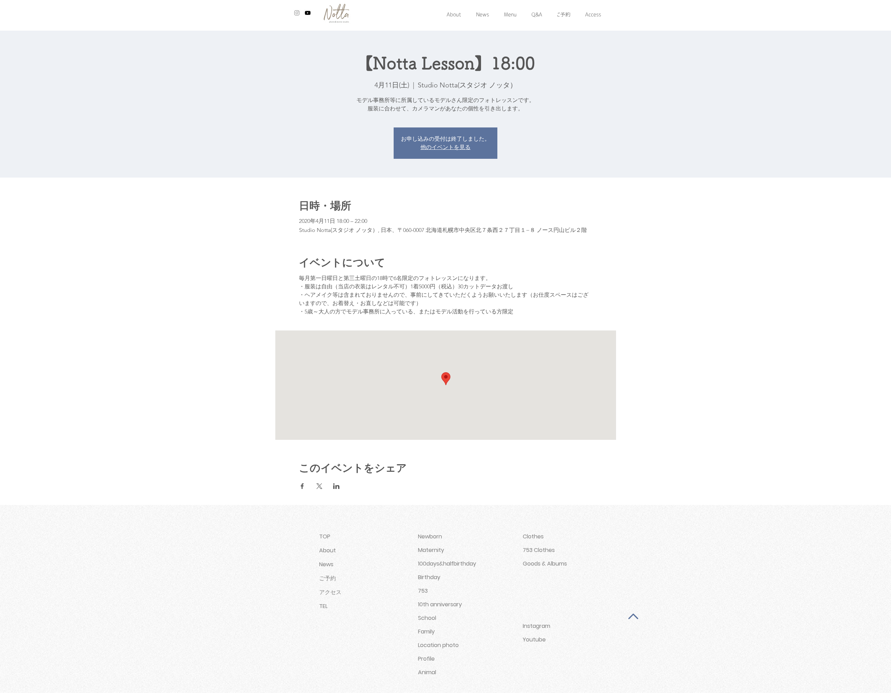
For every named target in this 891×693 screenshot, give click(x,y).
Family (426, 632)
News (326, 564)
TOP (324, 536)
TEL (323, 606)
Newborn (430, 536)
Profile (426, 659)
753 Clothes (539, 550)
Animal (427, 672)
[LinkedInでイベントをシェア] (336, 486)
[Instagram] (296, 12)
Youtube (534, 640)
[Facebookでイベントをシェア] (302, 486)
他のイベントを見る (445, 147)
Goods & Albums (545, 564)
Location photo (438, 645)
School (427, 618)
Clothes (533, 536)
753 (423, 591)
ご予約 (327, 578)
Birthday (429, 577)
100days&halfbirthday (447, 564)
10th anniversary (440, 604)
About (327, 550)
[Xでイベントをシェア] (319, 486)
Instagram (536, 626)
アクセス (330, 592)
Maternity (431, 550)
